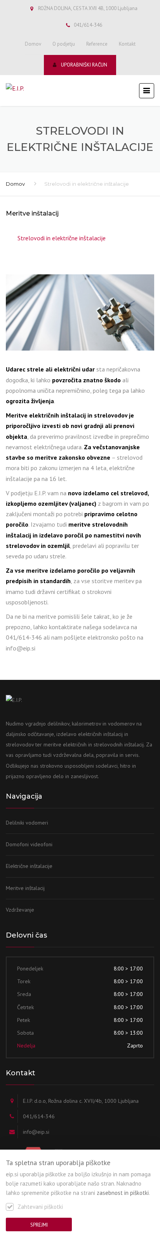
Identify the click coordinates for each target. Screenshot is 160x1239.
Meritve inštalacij (25, 888)
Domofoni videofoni (29, 844)
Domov (33, 44)
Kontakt (127, 44)
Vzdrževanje (20, 909)
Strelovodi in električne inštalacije (61, 238)
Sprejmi (39, 1225)
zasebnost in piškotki (123, 1192)
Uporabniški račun (84, 65)
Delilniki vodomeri (27, 822)
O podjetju (63, 44)
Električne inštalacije (29, 866)
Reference (97, 44)
